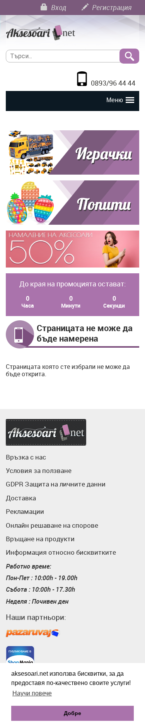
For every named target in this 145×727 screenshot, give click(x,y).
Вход (57, 7)
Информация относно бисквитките (61, 552)
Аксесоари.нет (46, 432)
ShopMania (20, 658)
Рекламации (25, 511)
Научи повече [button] (32, 693)
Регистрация (110, 7)
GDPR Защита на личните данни (56, 484)
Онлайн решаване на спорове (52, 525)
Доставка (21, 497)
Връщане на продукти (40, 538)
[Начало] (72, 33)
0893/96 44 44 (113, 83)
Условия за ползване (39, 470)
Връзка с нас (26, 457)
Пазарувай (33, 633)
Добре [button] (72, 713)
